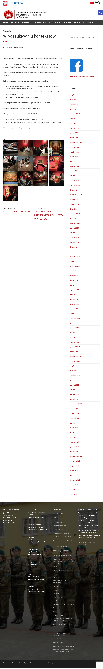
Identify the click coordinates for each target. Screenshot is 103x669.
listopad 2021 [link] (74, 352)
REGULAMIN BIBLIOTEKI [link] (62, 533)
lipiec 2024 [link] (73, 209)
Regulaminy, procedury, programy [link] (63, 604)
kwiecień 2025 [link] (75, 166)
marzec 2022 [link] (74, 332)
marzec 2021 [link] (74, 385)
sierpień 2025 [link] (74, 152)
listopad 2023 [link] (74, 247)
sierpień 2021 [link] (74, 366)
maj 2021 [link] (73, 380)
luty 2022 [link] (73, 337)
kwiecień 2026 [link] (75, 114)
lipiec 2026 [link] (73, 99)
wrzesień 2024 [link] (75, 199)
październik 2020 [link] (76, 404)
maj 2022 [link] (73, 323)
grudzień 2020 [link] (75, 394)
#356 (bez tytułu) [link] (58, 513)
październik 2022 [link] (76, 304)
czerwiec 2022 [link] (75, 318)
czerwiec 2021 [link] (75, 375)
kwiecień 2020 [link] (75, 428)
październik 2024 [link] (76, 195)
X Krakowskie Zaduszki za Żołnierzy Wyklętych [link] (48, 215)
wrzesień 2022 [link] (75, 309)
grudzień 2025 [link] (75, 133)
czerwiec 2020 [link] (75, 418)
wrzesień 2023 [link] (75, 256)
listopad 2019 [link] (74, 451)
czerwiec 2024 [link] (75, 214)
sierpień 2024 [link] (74, 204)
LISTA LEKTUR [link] (59, 529)
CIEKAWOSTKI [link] (59, 522)
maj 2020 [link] (73, 423)
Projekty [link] (55, 601)
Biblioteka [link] (56, 517)
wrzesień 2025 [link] (75, 147)
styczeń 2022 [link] (74, 342)
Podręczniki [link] (56, 593)
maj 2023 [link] (73, 271)
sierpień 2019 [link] (74, 466)
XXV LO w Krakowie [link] (59, 639)
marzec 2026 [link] (74, 119)
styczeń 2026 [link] (74, 128)
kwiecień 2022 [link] (75, 328)
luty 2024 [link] (73, 233)
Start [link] (5, 22)
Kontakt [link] (6, 27)
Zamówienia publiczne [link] (60, 642)
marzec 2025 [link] (74, 171)
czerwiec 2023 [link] (75, 266)
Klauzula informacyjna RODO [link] (62, 570)
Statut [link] (55, 611)
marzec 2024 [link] (74, 228)
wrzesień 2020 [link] (75, 409)
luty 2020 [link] (73, 437)
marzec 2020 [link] (74, 432)
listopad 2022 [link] (74, 299)
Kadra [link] (55, 566)
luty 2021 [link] (73, 390)
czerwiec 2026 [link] (75, 104)
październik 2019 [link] (76, 456)
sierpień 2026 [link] (74, 95)
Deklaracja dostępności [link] (60, 546)
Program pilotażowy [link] (59, 597)
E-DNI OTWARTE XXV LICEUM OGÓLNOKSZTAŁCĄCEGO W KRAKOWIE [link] (63, 561)
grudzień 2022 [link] (75, 294)
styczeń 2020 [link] (74, 442)
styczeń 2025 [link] (74, 180)
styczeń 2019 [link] (74, 494)
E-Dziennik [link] (67, 22)
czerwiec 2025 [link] (75, 157)
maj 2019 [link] (73, 475)
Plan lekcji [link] (56, 590)
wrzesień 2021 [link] (75, 361)
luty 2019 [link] (73, 489)
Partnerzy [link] (26, 22)
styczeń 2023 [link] (74, 290)
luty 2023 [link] (73, 285)
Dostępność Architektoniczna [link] (62, 555)
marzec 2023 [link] (74, 280)
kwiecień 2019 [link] (75, 480)
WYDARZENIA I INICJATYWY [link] (63, 536)
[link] (100, 12)
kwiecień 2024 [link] (75, 223)
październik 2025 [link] (76, 142)
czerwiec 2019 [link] (75, 470)
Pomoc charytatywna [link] (17, 211)
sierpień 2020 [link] (74, 413)
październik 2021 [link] (76, 356)
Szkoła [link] (14, 22)
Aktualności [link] (54, 22)
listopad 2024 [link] (74, 190)
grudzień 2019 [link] (75, 447)
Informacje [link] (39, 22)
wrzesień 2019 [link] (75, 461)
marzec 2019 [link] (74, 485)
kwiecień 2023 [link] (75, 275)
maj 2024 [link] (73, 218)
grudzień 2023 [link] (75, 242)
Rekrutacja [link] (79, 22)
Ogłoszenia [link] (56, 577)
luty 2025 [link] (73, 176)
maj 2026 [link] (73, 109)
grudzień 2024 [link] (75, 185)
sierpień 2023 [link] (74, 261)
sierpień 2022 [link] (74, 313)
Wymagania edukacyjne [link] (60, 630)
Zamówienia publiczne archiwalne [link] (63, 646)
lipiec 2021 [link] (73, 371)
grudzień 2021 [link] (75, 347)
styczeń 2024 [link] (74, 237)
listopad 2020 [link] (74, 399)
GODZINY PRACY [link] (60, 526)
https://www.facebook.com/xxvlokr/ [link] (82, 76)
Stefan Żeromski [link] (58, 615)
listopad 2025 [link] (74, 137)
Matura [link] (90, 22)
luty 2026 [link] (73, 123)
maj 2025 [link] (73, 161)
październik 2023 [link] (76, 252)
